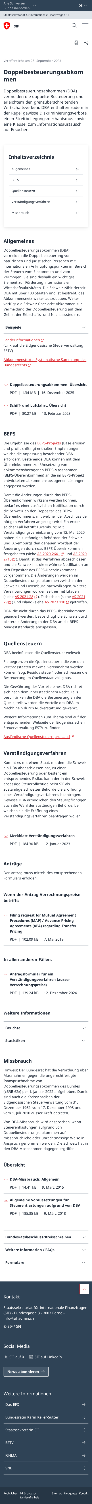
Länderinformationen (22, 339)
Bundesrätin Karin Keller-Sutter (32, 1417)
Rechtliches (11, 1493)
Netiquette (70, 1493)
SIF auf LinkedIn (48, 1356)
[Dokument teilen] (86, 43)
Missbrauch (20, 212)
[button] (84, 1289)
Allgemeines (21, 169)
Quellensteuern (23, 191)
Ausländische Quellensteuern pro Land (37, 736)
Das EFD (12, 1404)
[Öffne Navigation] (85, 25)
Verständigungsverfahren (31, 202)
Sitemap (57, 1493)
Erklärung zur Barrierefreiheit (29, 1495)
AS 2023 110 (55, 602)
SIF (16, 26)
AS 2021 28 (24, 596)
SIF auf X (16, 1356)
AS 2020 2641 (48, 553)
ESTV (9, 1442)
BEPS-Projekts (49, 443)
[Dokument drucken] (76, 43)
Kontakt (83, 1493)
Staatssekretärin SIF (22, 1429)
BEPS (15, 180)
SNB (8, 1468)
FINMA (11, 1455)
